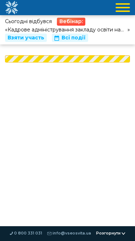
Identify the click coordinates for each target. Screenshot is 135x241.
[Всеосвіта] (11, 7)
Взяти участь (26, 37)
